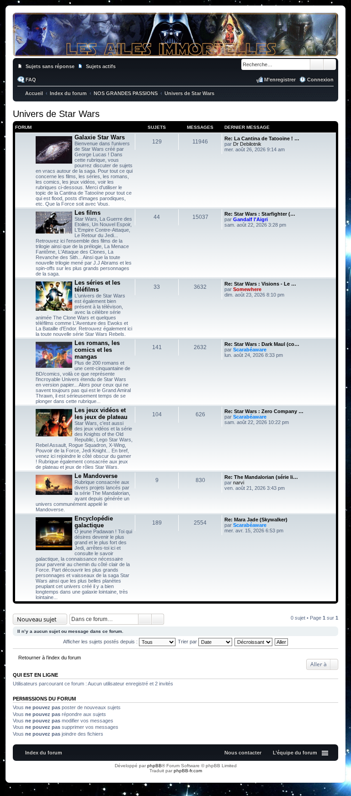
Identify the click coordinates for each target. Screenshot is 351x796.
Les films (87, 212)
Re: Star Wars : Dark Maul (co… (261, 344)
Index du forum (43, 752)
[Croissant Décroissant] (253, 641)
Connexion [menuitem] (320, 79)
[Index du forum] (175, 49)
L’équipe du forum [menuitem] (295, 752)
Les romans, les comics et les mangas (97, 350)
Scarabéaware (249, 349)
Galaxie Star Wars (99, 137)
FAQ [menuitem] (31, 79)
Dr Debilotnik (247, 144)
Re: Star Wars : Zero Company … (263, 411)
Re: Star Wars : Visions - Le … (260, 284)
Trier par (188, 641)
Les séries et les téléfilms (97, 286)
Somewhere (247, 289)
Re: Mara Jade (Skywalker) (255, 519)
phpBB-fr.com (188, 770)
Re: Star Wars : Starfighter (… (259, 214)
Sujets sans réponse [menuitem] (50, 66)
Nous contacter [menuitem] (242, 752)
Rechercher (317, 64)
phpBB (154, 765)
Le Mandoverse (95, 475)
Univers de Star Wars (56, 114)
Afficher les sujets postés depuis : (101, 641)
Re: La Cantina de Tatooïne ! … (261, 138)
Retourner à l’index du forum (49, 657)
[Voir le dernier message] (265, 144)
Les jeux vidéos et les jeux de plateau (101, 413)
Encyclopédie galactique (93, 522)
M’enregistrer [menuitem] (280, 79)
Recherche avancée (330, 64)
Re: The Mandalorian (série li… (261, 477)
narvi (238, 482)
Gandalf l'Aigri (250, 219)
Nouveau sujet (37, 619)
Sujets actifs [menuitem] (101, 66)
